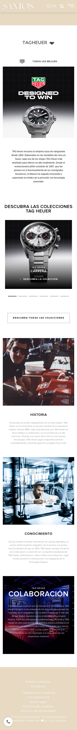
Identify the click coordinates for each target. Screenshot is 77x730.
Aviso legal (38, 702)
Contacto (38, 686)
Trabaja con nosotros (38, 693)
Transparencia (38, 697)
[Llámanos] (8, 721)
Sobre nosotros (38, 681)
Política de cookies (38, 706)
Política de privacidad (38, 711)
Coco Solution (57, 720)
